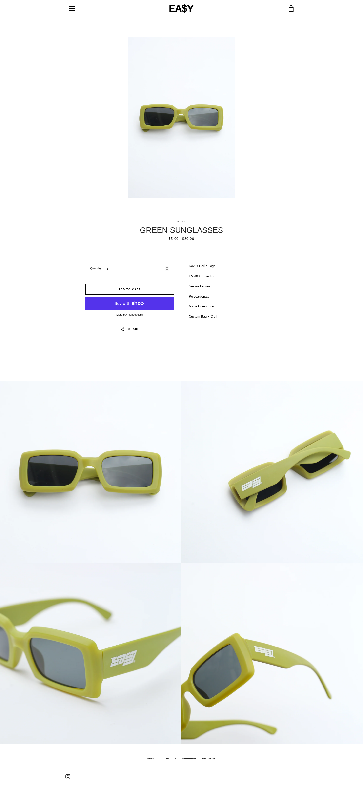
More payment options (129, 314)
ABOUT (152, 758)
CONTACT (169, 758)
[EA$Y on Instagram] (67, 776)
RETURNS (209, 758)
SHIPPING (189, 758)
